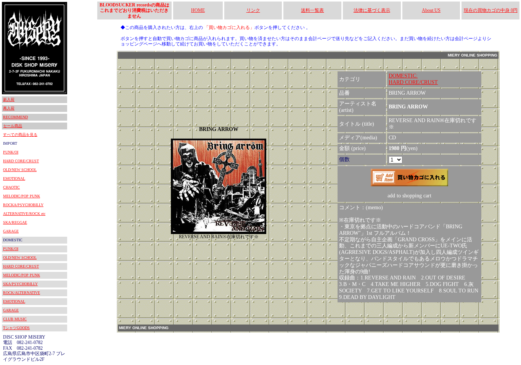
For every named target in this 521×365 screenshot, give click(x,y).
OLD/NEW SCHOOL (20, 170)
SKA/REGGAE (15, 222)
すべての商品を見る (20, 134)
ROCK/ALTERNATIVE (21, 293)
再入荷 (8, 108)
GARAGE (11, 231)
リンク (253, 10)
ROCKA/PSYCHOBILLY (23, 205)
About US (431, 10)
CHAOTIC (11, 187)
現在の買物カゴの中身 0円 (491, 10)
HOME (198, 10)
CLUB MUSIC (15, 319)
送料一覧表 (312, 10)
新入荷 (8, 99)
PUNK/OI (10, 152)
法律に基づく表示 (372, 10)
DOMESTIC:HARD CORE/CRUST (413, 79)
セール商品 (12, 126)
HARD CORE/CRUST (21, 161)
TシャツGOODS (16, 328)
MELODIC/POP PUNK (21, 196)
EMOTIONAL (14, 178)
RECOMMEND (15, 117)
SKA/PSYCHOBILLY (20, 284)
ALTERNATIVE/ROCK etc (24, 214)
